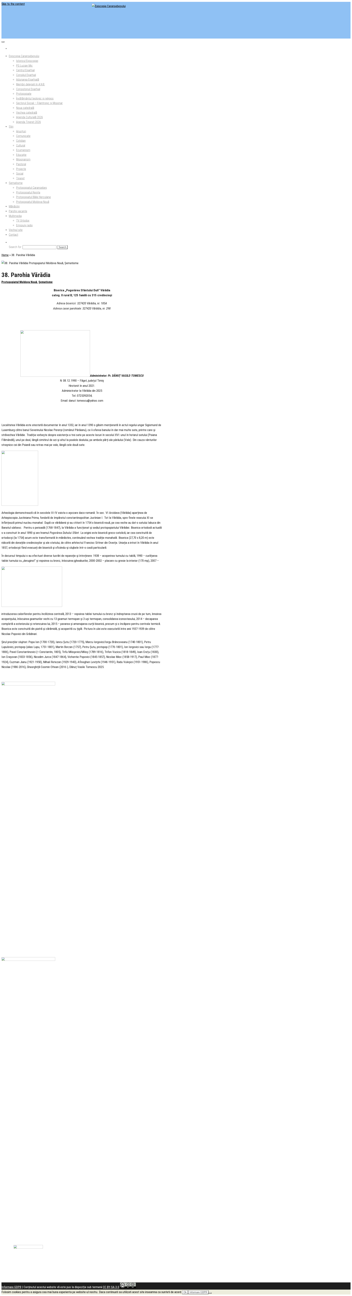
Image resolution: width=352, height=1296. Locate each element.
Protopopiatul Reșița (28, 192)
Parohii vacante (18, 211)
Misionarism (23, 159)
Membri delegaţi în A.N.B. (30, 84)
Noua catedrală (25, 108)
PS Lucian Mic (24, 65)
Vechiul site (16, 230)
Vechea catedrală (26, 112)
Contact (13, 234)
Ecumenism (23, 150)
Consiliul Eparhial (26, 75)
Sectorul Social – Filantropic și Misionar (39, 103)
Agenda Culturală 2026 (29, 117)
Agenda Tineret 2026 (28, 122)
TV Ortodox (22, 220)
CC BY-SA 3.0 (111, 1287)
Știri (11, 126)
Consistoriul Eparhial (28, 89)
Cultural (20, 145)
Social (19, 173)
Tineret (20, 178)
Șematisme (16, 183)
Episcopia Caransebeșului (24, 56)
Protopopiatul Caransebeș (31, 187)
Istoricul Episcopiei (27, 61)
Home (5, 255)
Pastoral (21, 164)
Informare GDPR (11, 1287)
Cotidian (21, 140)
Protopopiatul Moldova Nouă (32, 202)
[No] (210, 1293)
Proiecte (21, 169)
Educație (21, 155)
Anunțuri (21, 131)
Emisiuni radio (24, 225)
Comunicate (23, 136)
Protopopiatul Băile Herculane (33, 197)
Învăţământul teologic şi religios (35, 98)
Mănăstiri (14, 206)
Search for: (15, 247)
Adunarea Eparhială (27, 79)
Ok (185, 1292)
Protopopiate (23, 93)
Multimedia (15, 216)
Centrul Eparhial (25, 70)
